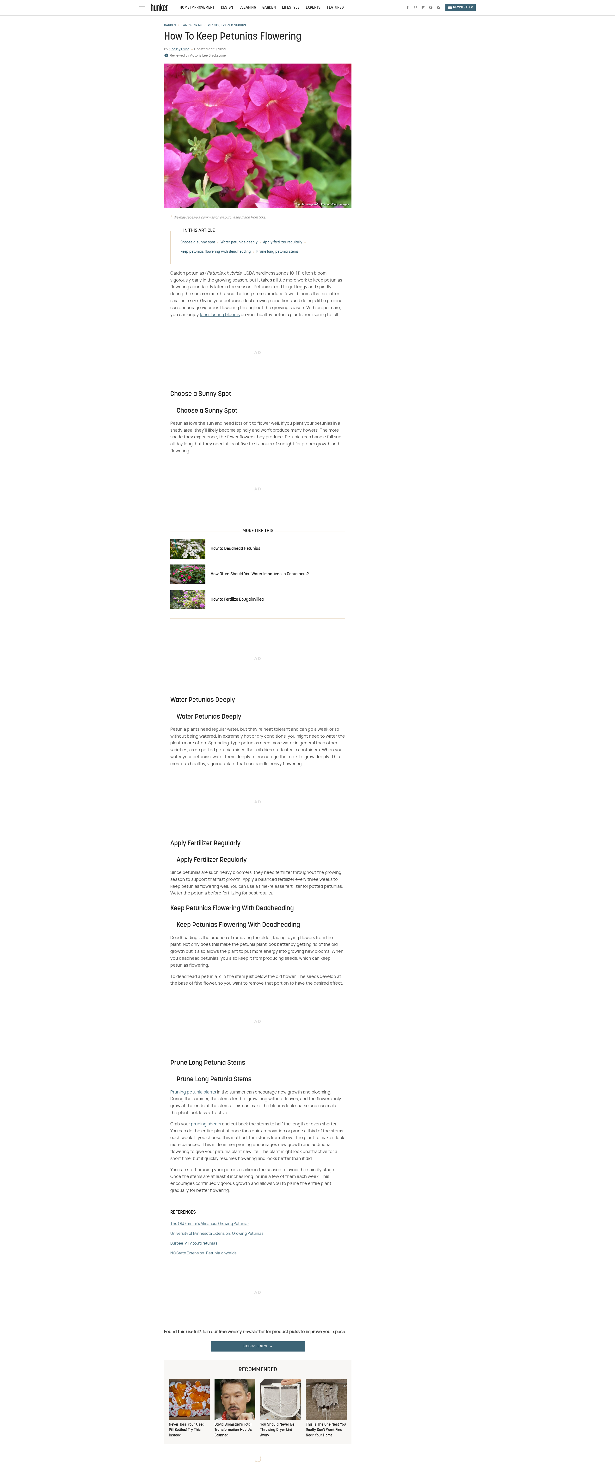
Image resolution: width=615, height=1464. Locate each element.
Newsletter (463, 7)
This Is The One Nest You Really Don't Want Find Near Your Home (326, 1430)
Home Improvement (197, 8)
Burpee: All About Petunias (193, 1243)
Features (335, 8)
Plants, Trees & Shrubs (227, 25)
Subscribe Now (255, 1346)
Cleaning (248, 8)
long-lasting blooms (220, 315)
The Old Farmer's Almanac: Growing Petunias (209, 1224)
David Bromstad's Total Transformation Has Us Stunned (233, 1430)
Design (227, 8)
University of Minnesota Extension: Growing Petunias (216, 1233)
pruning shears (206, 1124)
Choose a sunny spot (197, 242)
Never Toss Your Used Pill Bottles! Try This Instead (186, 1430)
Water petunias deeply (239, 242)
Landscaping (191, 25)
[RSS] (438, 7)
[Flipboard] (423, 7)
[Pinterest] (415, 7)
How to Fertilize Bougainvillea (237, 599)
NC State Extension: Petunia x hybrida (203, 1253)
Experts (313, 8)
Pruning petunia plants (193, 1092)
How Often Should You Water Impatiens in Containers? (260, 574)
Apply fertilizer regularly (282, 242)
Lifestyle (291, 8)
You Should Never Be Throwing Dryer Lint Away (277, 1430)
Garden (269, 8)
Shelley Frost (179, 49)
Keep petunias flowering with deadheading (215, 252)
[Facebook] (408, 7)
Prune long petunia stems (277, 252)
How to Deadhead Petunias (235, 549)
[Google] (431, 7)
